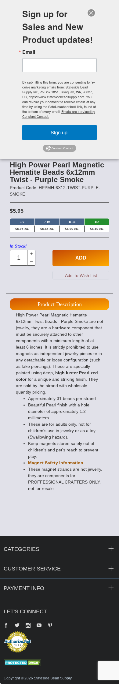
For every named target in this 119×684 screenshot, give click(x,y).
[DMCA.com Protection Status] (22, 662)
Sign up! (60, 132)
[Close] (91, 13)
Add (80, 257)
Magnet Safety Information (55, 462)
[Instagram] (28, 626)
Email (28, 52)
